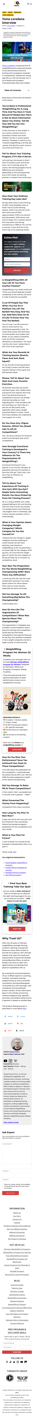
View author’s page (11, 1122)
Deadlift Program (17, 1271)
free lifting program (13, 875)
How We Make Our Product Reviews (17, 1315)
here (24, 1009)
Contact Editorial (17, 1323)
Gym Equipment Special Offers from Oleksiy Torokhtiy (17, 1309)
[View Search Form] (31, 4)
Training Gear (17, 1288)
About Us (17, 1213)
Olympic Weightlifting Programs (17, 1249)
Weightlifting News (17, 1295)
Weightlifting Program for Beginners (17, 1260)
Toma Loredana (8, 15)
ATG (14, 852)
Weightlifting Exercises (17, 1298)
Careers (17, 1223)
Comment (7, 1144)
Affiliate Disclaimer (17, 1236)
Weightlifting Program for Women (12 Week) (17, 652)
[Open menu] (4, 4)
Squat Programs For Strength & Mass (17, 1266)
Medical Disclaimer (17, 1232)
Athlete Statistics (17, 1301)
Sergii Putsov (15, 1052)
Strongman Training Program (17, 1275)
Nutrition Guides (17, 1291)
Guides (10, 12)
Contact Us (17, 1219)
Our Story (17, 1216)
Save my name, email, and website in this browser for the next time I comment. (17, 1186)
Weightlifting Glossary (17, 1305)
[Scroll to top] (30, 1411)
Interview (17, 12)
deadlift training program (15, 873)
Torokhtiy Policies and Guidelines (17, 1226)
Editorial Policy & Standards (17, 1320)
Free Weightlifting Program (17, 1256)
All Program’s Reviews (17, 1239)
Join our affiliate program (17, 1229)
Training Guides (17, 1285)
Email (6, 1180)
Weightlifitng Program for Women (17, 1253)
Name (6, 1171)
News (4, 12)
